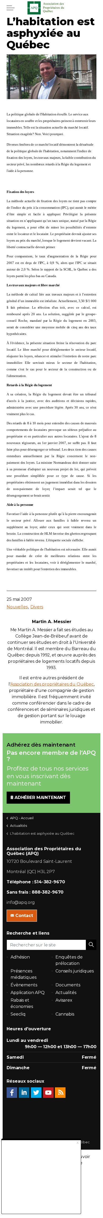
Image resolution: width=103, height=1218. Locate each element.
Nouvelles (17, 606)
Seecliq (18, 1014)
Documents (67, 984)
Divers (36, 606)
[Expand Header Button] (10, 8)
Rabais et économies (22, 1003)
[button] (91, 945)
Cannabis (64, 1014)
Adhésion (20, 957)
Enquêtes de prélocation (68, 960)
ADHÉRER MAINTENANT (40, 797)
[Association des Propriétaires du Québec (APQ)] (51, 7)
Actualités (65, 992)
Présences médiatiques (23, 974)
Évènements (24, 984)
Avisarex (63, 1000)
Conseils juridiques (74, 971)
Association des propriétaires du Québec (52, 684)
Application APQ (28, 992)
